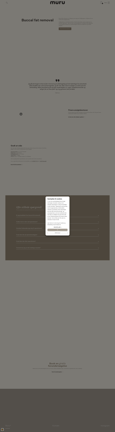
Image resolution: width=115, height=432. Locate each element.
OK (57, 229)
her (60, 224)
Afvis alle (57, 232)
